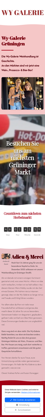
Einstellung (24, 405)
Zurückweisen (24, 410)
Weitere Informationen (30, 392)
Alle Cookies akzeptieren (24, 400)
